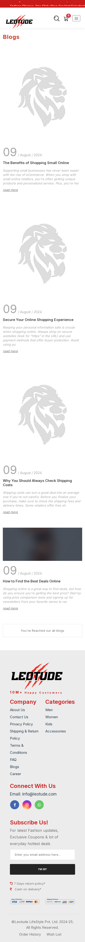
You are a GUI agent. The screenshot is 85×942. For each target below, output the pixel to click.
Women (51, 717)
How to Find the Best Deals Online (31, 581)
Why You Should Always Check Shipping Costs (37, 482)
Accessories (55, 731)
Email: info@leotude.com (33, 794)
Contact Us (19, 717)
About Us (17, 710)
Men (49, 710)
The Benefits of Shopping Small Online (36, 162)
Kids (48, 724)
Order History (30, 934)
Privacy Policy (21, 724)
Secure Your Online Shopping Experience (38, 319)
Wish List (54, 934)
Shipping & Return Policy (24, 735)
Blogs (14, 766)
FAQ (13, 759)
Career (15, 774)
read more (10, 190)
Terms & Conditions (18, 749)
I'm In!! (42, 869)
